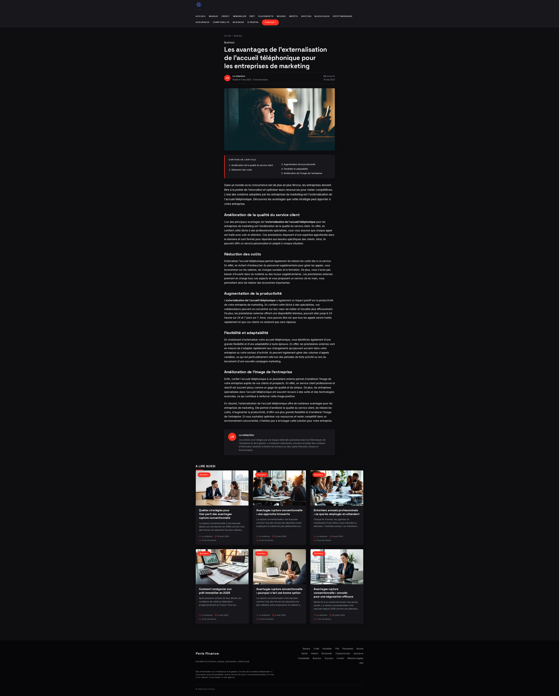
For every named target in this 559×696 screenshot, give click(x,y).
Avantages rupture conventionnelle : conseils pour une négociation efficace (333, 592)
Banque (213, 16)
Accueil (201, 16)
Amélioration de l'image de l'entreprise (303, 173)
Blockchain (322, 16)
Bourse (281, 16)
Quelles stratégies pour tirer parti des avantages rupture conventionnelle (215, 514)
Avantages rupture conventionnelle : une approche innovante (279, 512)
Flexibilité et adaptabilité (296, 169)
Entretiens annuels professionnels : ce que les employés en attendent (336, 512)
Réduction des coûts (241, 169)
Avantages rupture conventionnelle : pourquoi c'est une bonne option (279, 591)
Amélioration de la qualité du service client (252, 165)
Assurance (203, 22)
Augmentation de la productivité (299, 164)
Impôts (293, 16)
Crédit (225, 16)
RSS (361, 663)
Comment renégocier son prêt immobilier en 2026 (215, 591)
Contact (270, 22)
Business (238, 22)
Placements (266, 16)
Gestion (306, 16)
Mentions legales (355, 658)
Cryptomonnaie (343, 16)
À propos (253, 22)
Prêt (252, 16)
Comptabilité (221, 22)
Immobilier (239, 16)
